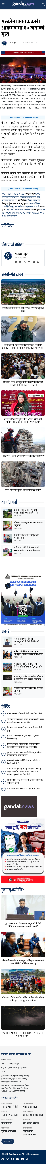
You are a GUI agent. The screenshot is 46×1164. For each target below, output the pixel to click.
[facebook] (16, 261)
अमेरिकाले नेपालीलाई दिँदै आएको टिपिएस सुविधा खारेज (23, 309)
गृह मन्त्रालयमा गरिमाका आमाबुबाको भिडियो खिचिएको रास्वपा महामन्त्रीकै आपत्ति (26, 641)
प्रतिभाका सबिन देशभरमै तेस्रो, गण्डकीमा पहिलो (24, 713)
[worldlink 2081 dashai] (23, 117)
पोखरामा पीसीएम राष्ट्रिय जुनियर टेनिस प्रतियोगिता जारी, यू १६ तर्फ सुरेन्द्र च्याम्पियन (28, 667)
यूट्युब (23, 203)
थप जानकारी (8, 1141)
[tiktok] (27, 1159)
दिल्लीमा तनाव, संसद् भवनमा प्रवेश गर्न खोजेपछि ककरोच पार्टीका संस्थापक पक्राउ (23, 383)
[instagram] (25, 261)
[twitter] (20, 261)
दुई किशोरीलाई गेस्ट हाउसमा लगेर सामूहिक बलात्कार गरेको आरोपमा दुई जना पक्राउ (23, 745)
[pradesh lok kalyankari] (23, 850)
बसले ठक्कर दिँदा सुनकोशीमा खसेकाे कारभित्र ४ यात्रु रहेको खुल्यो (25, 781)
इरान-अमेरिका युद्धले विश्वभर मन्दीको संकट (23, 490)
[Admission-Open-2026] (23, 599)
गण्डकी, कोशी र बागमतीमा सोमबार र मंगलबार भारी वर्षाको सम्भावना (28, 677)
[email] (38, 261)
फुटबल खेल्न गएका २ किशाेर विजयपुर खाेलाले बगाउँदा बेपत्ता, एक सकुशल (24, 754)
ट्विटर (10, 203)
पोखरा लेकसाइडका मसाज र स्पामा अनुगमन (28, 524)
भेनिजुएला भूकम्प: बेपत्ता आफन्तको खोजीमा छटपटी (23, 456)
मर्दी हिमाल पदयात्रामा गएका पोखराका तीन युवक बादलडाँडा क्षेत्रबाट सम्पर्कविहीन (25, 720)
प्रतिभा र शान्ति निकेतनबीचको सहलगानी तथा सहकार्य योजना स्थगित (27, 550)
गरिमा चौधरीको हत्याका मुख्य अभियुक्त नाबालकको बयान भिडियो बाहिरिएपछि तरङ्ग (28, 654)
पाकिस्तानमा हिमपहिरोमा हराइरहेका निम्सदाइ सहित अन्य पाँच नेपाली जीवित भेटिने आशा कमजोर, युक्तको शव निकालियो (23, 348)
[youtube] (29, 261)
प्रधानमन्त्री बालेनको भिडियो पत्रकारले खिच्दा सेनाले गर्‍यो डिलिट (26, 513)
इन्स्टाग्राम (16, 203)
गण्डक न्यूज (21, 254)
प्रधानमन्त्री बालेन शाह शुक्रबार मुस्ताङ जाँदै (26, 536)
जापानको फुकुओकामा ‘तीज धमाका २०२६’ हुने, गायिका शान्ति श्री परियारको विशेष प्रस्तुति (23, 420)
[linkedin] (34, 261)
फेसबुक (4, 203)
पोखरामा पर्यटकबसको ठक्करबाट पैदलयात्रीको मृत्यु (24, 729)
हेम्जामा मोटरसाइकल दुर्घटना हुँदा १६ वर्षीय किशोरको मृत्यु (23, 737)
